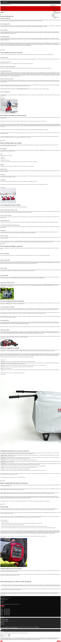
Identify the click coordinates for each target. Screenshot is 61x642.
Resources (53, 16)
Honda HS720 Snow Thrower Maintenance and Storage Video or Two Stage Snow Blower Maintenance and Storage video (30, 129)
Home (53, 6)
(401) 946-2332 (2, 601)
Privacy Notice (9, 639)
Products (53, 7)
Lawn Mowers (4, 7)
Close (1, 641)
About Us (53, 15)
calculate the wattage (30, 44)
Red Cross (22, 26)
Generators (55, 8)
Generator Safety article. (21, 477)
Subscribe (2, 605)
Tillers (55, 11)
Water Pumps (4, 8)
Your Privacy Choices (3, 619)
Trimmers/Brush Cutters (57, 12)
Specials (53, 14)
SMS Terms (2, 622)
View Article (2, 49)
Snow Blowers (56, 10)
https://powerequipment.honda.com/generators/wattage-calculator (51, 585)
